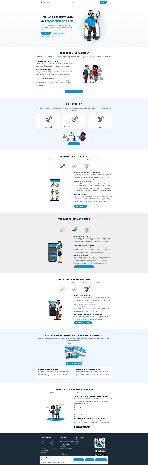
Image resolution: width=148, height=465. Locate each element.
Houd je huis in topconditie (100, 124)
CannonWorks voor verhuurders (66, 448)
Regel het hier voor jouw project (84, 266)
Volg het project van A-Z (74, 124)
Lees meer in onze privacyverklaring (57, 462)
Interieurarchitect (44, 446)
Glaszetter (52, 439)
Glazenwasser (43, 452)
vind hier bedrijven (74, 143)
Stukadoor (52, 443)
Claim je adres (62, 446)
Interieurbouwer (44, 448)
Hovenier (51, 441)
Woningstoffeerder (53, 445)
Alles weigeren (78, 459)
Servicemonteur (44, 445)
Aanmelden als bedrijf (88, 2)
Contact (77, 441)
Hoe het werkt (60, 2)
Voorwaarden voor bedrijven (65, 439)
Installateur (43, 443)
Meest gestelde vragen (69, 2)
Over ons (78, 443)
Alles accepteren (101, 459)
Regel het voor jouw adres (74, 363)
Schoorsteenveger (44, 450)
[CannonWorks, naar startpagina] (45, 2)
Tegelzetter (52, 446)
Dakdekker (43, 454)
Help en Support (79, 439)
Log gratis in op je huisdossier (83, 322)
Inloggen (103, 2)
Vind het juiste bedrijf (48, 124)
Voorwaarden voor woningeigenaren (67, 441)
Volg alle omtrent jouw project (74, 126)
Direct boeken (78, 2)
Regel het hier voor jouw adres (74, 91)
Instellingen (90, 459)
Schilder (42, 441)
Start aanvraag (46, 33)
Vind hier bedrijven (80, 206)
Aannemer (43, 439)
